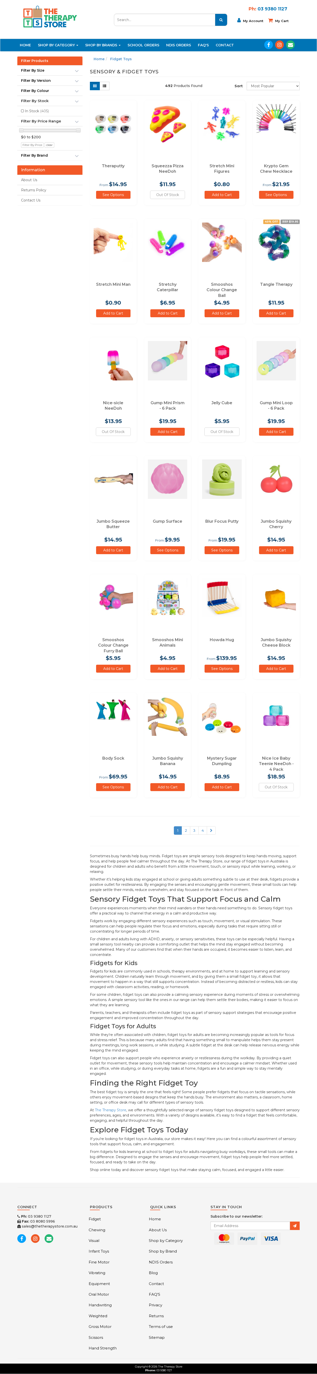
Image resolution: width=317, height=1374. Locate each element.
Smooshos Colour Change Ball (222, 290)
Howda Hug (222, 639)
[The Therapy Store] (49, 16)
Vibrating (97, 1272)
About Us (29, 180)
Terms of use (161, 1326)
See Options (113, 195)
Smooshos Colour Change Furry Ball (113, 645)
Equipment (99, 1283)
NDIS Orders (178, 45)
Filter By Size (32, 70)
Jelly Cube (221, 403)
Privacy (155, 1305)
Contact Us (30, 200)
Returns (156, 1316)
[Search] (221, 20)
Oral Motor (99, 1294)
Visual (94, 1240)
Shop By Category (57, 45)
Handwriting (100, 1305)
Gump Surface (167, 521)
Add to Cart (222, 195)
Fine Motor (99, 1262)
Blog (153, 1272)
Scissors (96, 1337)
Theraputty (113, 166)
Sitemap (157, 1337)
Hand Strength (103, 1348)
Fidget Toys (121, 59)
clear (49, 145)
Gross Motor (100, 1326)
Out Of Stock (167, 195)
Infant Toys (99, 1251)
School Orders (143, 45)
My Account (252, 21)
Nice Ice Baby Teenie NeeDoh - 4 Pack (276, 764)
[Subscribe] (295, 1226)
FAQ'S (203, 45)
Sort (239, 86)
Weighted (98, 1316)
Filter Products (34, 61)
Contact (225, 45)
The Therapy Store (110, 1110)
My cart (281, 21)
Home (25, 45)
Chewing (97, 1230)
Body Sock (113, 758)
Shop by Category (166, 1240)
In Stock (37, 111)
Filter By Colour (35, 90)
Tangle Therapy (276, 284)
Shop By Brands (101, 45)
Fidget (95, 1219)
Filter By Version (36, 80)
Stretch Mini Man (113, 284)
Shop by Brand (163, 1251)
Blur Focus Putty (221, 521)
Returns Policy (33, 190)
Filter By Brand (34, 155)
